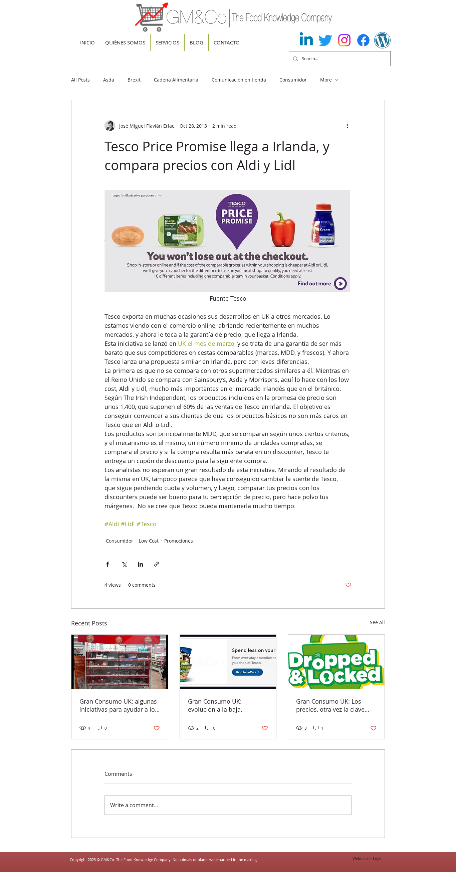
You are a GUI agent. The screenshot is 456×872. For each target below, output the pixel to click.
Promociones (178, 541)
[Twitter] (325, 40)
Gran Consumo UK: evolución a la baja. (215, 705)
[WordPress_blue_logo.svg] (382, 40)
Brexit (134, 80)
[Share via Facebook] (107, 564)
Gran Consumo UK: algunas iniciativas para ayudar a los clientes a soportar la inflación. (118, 705)
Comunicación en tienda (239, 80)
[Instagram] (344, 40)
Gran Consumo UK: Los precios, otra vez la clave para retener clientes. (330, 705)
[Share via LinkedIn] (140, 564)
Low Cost (149, 541)
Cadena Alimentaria (176, 80)
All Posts (80, 80)
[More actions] (348, 126)
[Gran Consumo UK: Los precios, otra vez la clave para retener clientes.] (336, 662)
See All (377, 622)
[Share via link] (157, 564)
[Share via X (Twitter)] (124, 564)
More (326, 80)
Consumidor (293, 80)
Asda (108, 80)
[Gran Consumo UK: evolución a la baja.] (228, 662)
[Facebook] (363, 40)
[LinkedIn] (306, 40)
